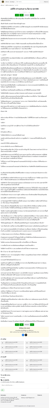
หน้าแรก (7, 1)
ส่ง (3, 390)
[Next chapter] (32, 15)
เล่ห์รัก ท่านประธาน (9, 5)
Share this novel (25, 328)
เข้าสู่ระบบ (46, 1)
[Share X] (26, 335)
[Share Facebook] (23, 335)
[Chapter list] (21, 15)
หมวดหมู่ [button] (12, 1)
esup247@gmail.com (29, 397)
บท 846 (16, 5)
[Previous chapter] (17, 15)
